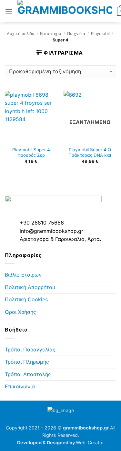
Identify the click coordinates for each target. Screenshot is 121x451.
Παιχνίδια (76, 33)
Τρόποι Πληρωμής (27, 361)
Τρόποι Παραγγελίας (30, 349)
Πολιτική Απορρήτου (30, 287)
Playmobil (100, 33)
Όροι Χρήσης (20, 312)
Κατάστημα (50, 33)
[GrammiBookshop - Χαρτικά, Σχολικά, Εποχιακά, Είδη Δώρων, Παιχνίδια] (64, 11)
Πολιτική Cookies (26, 299)
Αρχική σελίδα (21, 33)
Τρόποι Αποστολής (28, 374)
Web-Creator (90, 442)
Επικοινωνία (20, 386)
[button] (9, 11)
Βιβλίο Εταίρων (23, 274)
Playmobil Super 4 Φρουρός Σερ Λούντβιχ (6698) (31, 155)
